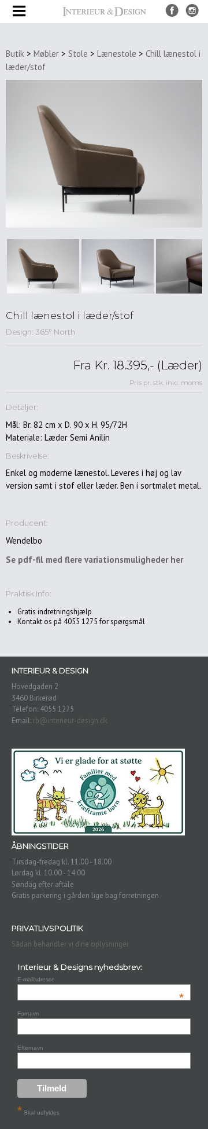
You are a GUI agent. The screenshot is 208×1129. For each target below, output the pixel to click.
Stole (78, 53)
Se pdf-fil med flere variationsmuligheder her (94, 559)
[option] (43, 266)
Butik (15, 53)
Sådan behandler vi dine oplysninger (70, 944)
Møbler (46, 53)
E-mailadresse (100, 979)
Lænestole (116, 53)
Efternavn (30, 1047)
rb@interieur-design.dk (70, 720)
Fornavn (28, 1013)
